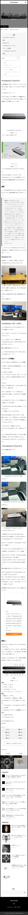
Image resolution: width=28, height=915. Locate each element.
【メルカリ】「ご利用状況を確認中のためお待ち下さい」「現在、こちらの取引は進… (15, 796)
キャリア (13, 805)
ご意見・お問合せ (17, 907)
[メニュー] (26, 2)
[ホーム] (1, 29)
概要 (4, 40)
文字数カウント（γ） (16, 845)
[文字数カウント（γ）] (6, 849)
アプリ (12, 798)
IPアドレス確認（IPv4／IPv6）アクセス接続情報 (19, 855)
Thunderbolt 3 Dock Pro (8, 37)
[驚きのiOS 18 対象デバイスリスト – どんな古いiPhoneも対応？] (6, 839)
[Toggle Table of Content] (17, 58)
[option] (7, 762)
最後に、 (5, 53)
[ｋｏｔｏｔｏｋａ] (14, 2)
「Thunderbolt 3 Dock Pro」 (9, 51)
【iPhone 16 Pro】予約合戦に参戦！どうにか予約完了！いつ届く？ (19, 827)
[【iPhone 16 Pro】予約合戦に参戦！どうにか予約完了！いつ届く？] (6, 829)
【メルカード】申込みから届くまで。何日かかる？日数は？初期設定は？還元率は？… (16, 776)
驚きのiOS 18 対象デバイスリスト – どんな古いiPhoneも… (19, 836)
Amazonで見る (14, 634)
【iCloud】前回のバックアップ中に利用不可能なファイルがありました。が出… (16, 809)
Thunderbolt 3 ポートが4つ (9, 45)
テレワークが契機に (7, 48)
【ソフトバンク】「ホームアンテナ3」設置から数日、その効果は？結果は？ (16, 802)
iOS (12, 785)
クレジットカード (14, 778)
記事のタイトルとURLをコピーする (14, 743)
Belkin (16, 132)
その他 (4, 756)
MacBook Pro (6, 43)
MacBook (4, 26)
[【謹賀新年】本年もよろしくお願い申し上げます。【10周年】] (6, 868)
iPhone (12, 812)
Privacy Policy (10, 907)
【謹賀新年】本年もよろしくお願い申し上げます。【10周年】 (19, 865)
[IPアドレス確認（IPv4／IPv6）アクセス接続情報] (6, 858)
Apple (12, 792)
